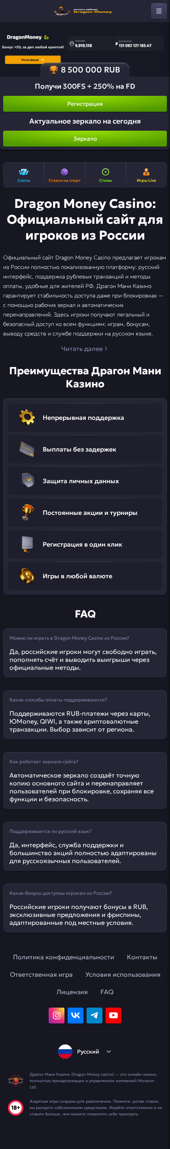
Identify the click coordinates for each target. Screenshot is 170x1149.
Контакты (142, 957)
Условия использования (123, 974)
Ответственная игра (41, 974)
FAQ (106, 992)
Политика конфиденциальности (63, 957)
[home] (85, 11)
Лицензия (72, 992)
